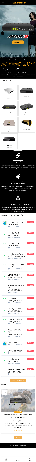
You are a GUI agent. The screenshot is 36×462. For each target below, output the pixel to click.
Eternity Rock (27, 129)
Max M (26, 113)
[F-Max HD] (26, 90)
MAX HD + (9, 145)
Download (30, 222)
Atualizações (18, 411)
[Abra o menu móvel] (3, 2)
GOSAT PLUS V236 (15, 343)
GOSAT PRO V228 (15, 351)
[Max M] (26, 107)
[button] (2, 33)
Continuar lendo (18, 430)
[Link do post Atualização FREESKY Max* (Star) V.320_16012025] (18, 400)
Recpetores (9, 98)
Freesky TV (18, 421)
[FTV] (9, 90)
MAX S (9, 113)
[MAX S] (9, 107)
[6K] (9, 123)
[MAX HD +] (9, 139)
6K (9, 129)
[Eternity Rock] (26, 123)
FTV (9, 96)
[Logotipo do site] (18, 2)
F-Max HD (26, 96)
